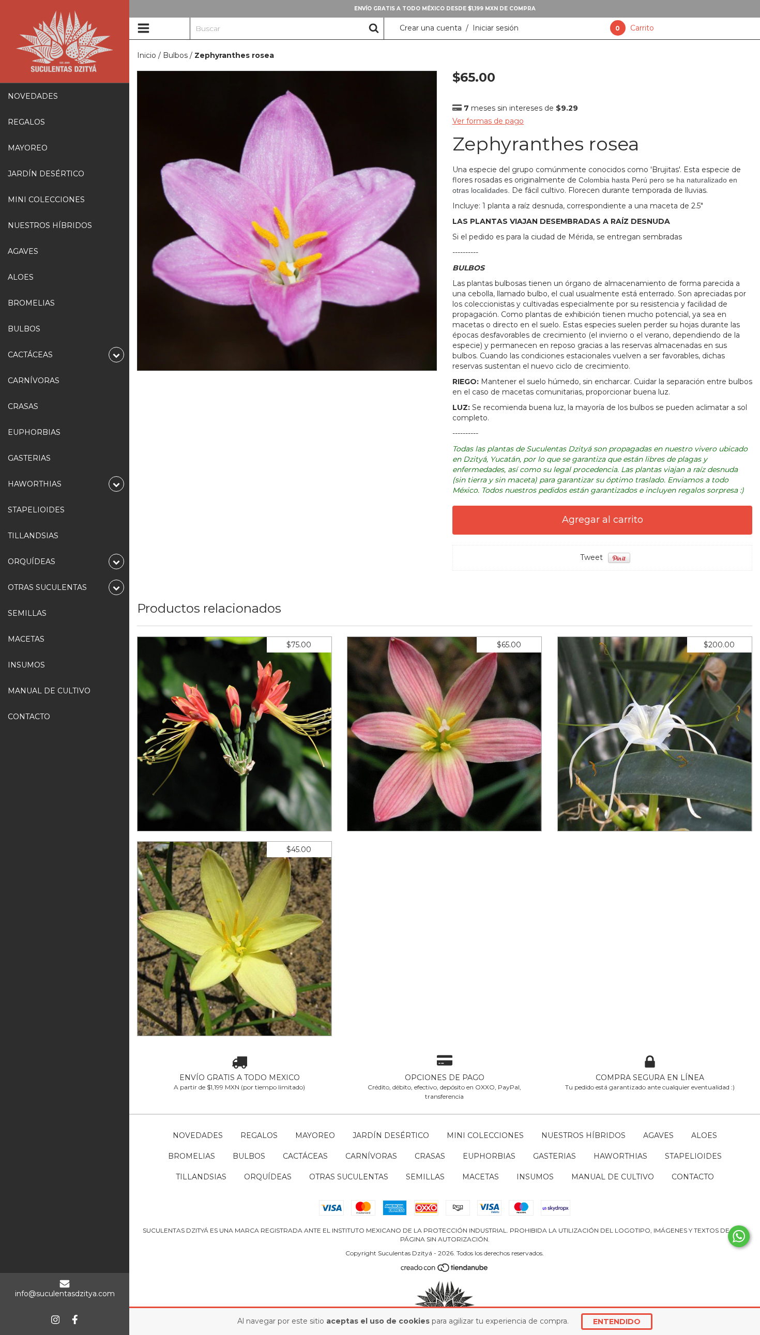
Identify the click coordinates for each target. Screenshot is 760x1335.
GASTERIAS (29, 458)
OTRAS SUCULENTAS (348, 1176)
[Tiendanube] (445, 1270)
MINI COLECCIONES (46, 199)
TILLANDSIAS (33, 535)
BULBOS (24, 328)
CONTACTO (29, 716)
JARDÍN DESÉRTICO (46, 173)
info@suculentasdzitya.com (65, 1293)
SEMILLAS (27, 613)
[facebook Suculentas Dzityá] (75, 1319)
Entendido (617, 1321)
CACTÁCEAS (305, 1156)
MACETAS (26, 639)
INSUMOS (26, 665)
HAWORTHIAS (620, 1156)
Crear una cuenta (431, 28)
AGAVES (23, 251)
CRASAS (23, 406)
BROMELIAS (31, 303)
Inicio (146, 55)
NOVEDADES (33, 96)
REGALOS (26, 122)
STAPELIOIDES (36, 509)
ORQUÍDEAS (268, 1176)
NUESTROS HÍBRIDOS (50, 225)
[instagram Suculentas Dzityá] (55, 1319)
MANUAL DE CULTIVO (49, 690)
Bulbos (175, 55)
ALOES (21, 277)
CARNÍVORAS (33, 380)
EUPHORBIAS (34, 432)
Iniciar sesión (496, 28)
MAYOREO (28, 148)
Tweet (591, 557)
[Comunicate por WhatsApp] (739, 1236)
